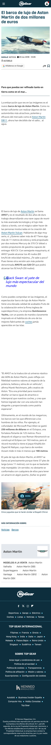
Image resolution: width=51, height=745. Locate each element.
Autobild (11, 697)
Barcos (15, 529)
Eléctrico (36, 613)
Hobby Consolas (33, 701)
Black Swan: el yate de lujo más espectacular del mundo (25, 282)
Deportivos (13, 613)
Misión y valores (35, 671)
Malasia (9, 640)
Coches (10, 616)
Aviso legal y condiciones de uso (24, 660)
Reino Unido (37, 640)
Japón (40, 636)
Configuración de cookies (34, 675)
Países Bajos (22, 640)
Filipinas (14, 632)
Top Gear (25, 705)
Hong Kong (11, 636)
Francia (25, 632)
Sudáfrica (26, 644)
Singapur (14, 644)
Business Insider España (30, 697)
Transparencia (35, 667)
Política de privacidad (24, 663)
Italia (30, 636)
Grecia (35, 632)
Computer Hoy (15, 701)
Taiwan (38, 644)
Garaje (4, 57)
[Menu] (3, 3)
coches (28, 322)
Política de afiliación (14, 671)
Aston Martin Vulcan (11, 233)
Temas (41, 616)
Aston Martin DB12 (27, 574)
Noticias (5, 529)
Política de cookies (15, 667)
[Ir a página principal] (25, 3)
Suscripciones (12, 675)
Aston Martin (27, 212)
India (22, 636)
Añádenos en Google (14, 66)
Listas (20, 616)
